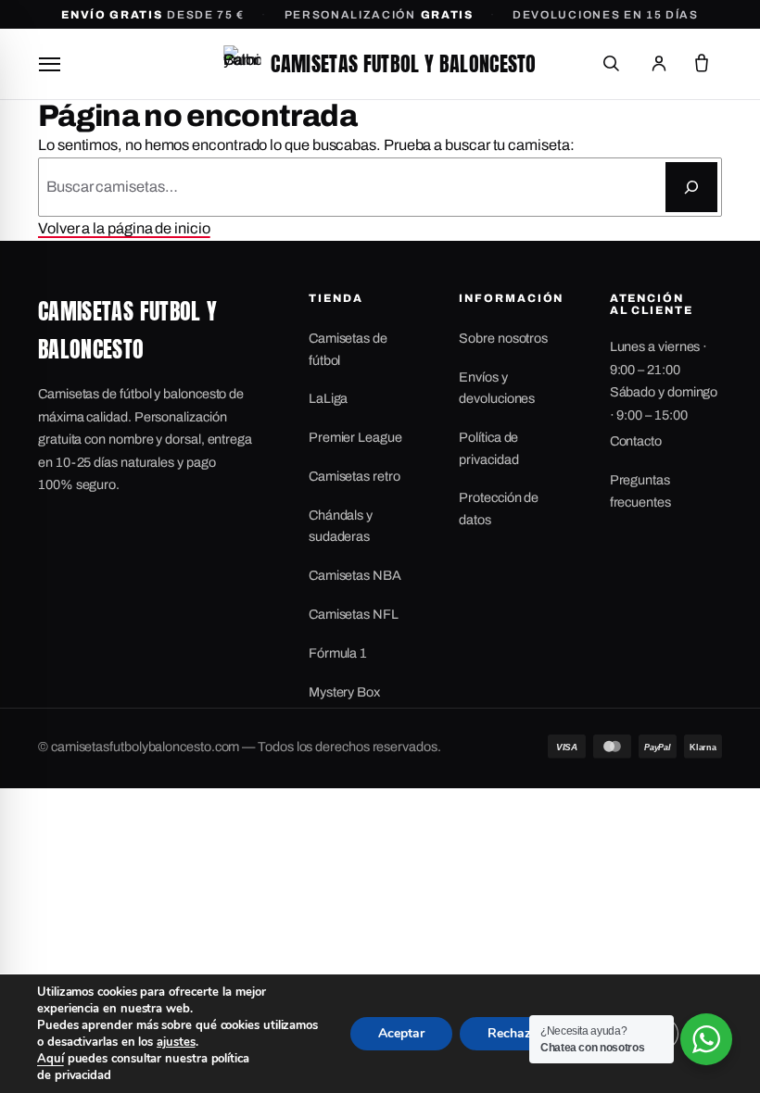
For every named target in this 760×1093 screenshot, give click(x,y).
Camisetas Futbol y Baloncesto (403, 63)
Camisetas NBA (355, 575)
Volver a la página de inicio (124, 228)
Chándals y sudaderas (341, 526)
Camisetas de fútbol (348, 349)
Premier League (355, 437)
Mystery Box (344, 692)
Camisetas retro (354, 476)
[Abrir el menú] (49, 64)
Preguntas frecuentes (640, 490)
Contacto (636, 440)
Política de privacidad (488, 448)
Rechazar (515, 1033)
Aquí (50, 1058)
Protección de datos (498, 508)
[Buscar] (610, 64)
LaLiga (328, 398)
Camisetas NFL (354, 614)
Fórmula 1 (338, 653)
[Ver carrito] (701, 64)
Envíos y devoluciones (497, 388)
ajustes (176, 1042)
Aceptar (401, 1033)
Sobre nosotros (503, 338)
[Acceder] (659, 64)
